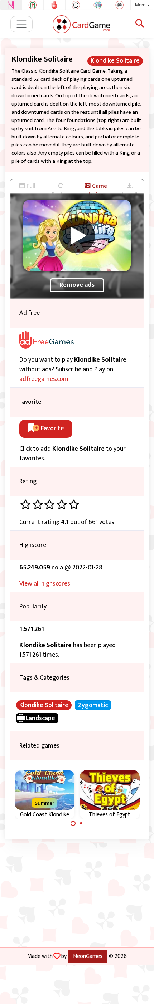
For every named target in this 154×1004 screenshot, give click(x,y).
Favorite (51, 428)
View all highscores (44, 583)
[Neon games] (10, 5)
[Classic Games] (119, 5)
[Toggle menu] (21, 24)
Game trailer (97, 187)
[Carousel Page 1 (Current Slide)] (73, 823)
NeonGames (87, 956)
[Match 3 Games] (97, 5)
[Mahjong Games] (32, 5)
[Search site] (139, 24)
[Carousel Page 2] (81, 823)
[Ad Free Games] (54, 5)
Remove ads (77, 285)
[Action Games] (76, 5)
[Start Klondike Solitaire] (77, 235)
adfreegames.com (43, 379)
